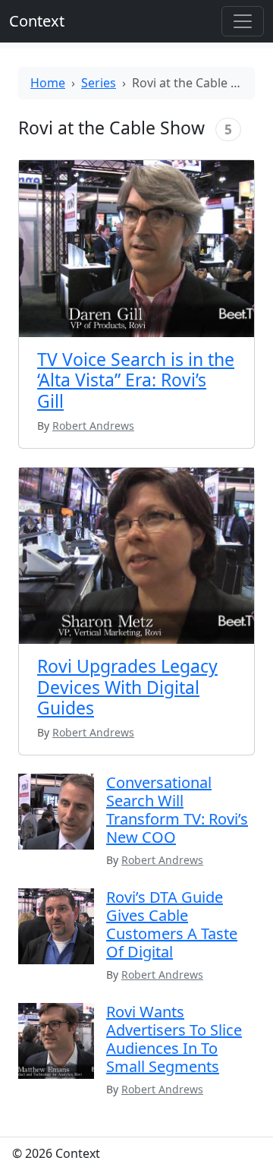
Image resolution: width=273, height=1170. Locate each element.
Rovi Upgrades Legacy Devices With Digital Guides (127, 687)
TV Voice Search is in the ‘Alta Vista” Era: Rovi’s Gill (135, 380)
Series (98, 82)
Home (47, 82)
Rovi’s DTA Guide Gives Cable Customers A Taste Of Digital (171, 924)
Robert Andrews (162, 860)
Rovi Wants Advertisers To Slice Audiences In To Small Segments (174, 1039)
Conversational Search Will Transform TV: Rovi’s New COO (177, 809)
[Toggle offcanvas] (242, 21)
